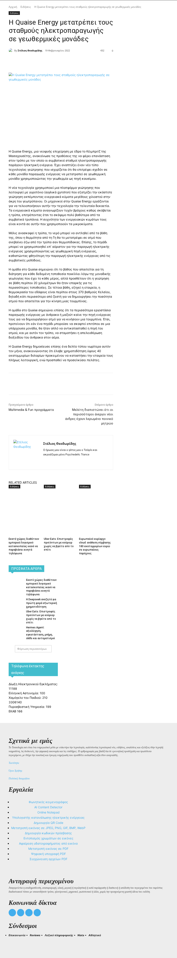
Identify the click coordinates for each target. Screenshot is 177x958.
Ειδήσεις (26, 7)
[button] (14, 943)
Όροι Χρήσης (15, 770)
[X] (57, 61)
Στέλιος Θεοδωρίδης (30, 50)
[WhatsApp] (77, 61)
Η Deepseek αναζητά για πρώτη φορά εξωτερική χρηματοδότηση (41, 603)
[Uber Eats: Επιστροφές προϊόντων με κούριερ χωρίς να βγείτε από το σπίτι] (60, 500)
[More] (87, 61)
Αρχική (13, 7)
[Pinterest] (67, 61)
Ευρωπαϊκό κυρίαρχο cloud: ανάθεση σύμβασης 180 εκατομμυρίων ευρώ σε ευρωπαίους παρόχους (95, 546)
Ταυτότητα (14, 762)
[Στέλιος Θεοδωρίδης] (11, 50)
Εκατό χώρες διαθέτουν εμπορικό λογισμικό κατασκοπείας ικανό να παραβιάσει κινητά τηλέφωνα (24, 546)
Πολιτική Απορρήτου (19, 778)
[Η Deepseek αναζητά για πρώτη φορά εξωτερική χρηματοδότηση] (16, 602)
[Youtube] (37, 912)
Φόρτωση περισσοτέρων (32, 649)
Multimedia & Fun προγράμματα (31, 410)
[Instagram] (52, 461)
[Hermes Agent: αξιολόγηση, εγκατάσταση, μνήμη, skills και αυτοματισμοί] (16, 630)
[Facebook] (47, 61)
